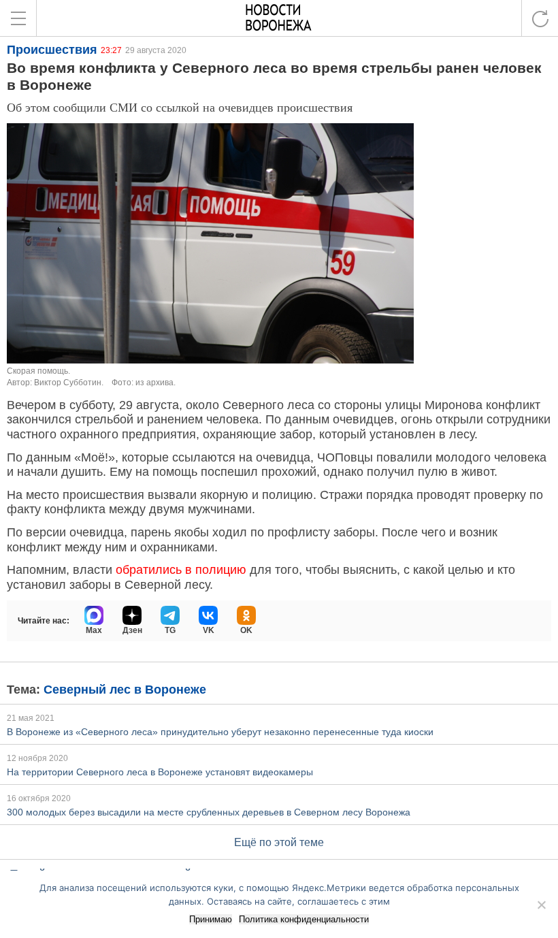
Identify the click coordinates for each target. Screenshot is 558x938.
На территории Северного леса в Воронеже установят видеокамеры (160, 771)
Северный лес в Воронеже (125, 689)
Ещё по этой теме (279, 842)
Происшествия (52, 49)
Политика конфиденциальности (304, 919)
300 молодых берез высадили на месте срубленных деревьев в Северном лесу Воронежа (208, 812)
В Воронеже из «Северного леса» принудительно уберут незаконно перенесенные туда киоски (220, 731)
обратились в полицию (183, 570)
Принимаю (210, 919)
